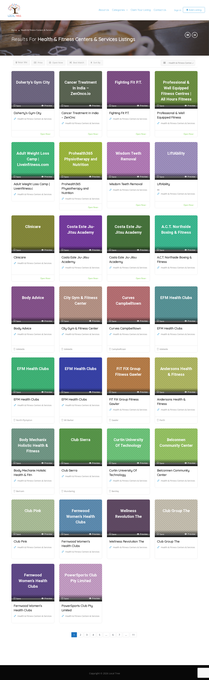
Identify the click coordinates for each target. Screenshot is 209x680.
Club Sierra (69, 470)
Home (14, 30)
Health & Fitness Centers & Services (34, 118)
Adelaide (20, 349)
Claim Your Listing (141, 9)
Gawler (115, 420)
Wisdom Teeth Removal (126, 184)
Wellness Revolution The (126, 541)
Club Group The (168, 541)
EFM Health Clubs (169, 328)
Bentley (115, 491)
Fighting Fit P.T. (119, 113)
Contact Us (160, 9)
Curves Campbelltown (125, 328)
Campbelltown (119, 349)
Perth (162, 420)
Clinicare (20, 257)
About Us (104, 9)
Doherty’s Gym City (27, 113)
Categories (118, 9)
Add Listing (194, 9)
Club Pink (20, 541)
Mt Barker (69, 420)
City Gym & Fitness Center (80, 328)
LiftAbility (163, 184)
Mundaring (69, 491)
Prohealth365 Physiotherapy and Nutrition (75, 188)
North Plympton (24, 420)
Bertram (20, 491)
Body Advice (22, 328)
